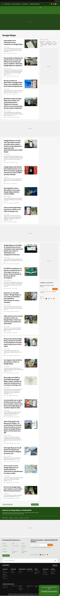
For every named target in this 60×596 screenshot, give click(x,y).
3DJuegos (12, 570)
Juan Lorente (9, 94)
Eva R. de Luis (9, 162)
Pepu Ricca (8, 53)
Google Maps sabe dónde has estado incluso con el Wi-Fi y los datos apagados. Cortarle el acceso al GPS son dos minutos (13, 170)
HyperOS (49, 44)
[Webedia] (57, 1)
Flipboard (51, 4)
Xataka (4, 570)
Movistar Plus (42, 41)
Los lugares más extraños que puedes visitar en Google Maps (13, 362)
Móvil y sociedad (7, 68)
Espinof (20, 572)
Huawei (55, 43)
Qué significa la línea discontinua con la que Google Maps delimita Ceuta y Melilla (12, 191)
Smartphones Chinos (15, 552)
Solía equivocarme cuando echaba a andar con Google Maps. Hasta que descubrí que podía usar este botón (13, 320)
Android (20, 517)
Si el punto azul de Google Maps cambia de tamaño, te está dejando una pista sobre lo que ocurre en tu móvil (13, 342)
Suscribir (55, 289)
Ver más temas (6, 555)
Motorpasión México (37, 586)
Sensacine (21, 570)
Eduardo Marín (9, 498)
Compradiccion (45, 574)
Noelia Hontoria (9, 76)
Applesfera (5, 574)
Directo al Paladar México (30, 586)
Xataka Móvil (5, 572)
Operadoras (49, 41)
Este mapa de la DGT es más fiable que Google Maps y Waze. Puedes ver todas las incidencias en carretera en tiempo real (13, 381)
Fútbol (54, 44)
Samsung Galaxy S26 (48, 43)
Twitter (57, 4)
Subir (54, 565)
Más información (39, 594)
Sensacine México (21, 586)
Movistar (16, 517)
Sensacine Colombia (21, 589)
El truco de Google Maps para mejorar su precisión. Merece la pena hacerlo (13, 489)
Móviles (41, 43)
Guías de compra (15, 545)
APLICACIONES (25, 4)
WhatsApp (5, 551)
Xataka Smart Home (5, 576)
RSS (51, 298)
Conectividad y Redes (24, 552)
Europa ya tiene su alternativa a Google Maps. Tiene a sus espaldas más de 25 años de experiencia (13, 83)
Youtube (55, 4)
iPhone (27, 517)
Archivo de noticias (8, 504)
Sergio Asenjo (9, 395)
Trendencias (45, 570)
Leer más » (10, 51)
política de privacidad (47, 547)
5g (24, 517)
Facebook (44, 298)
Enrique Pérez (9, 372)
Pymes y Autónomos (53, 573)
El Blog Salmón (53, 570)
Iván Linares (8, 288)
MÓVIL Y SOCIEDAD (16, 4)
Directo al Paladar (30, 570)
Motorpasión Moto (37, 573)
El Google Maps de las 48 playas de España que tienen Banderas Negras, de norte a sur (12, 450)
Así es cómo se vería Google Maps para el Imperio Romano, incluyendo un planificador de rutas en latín (13, 469)
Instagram (53, 4)
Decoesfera (45, 572)
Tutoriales (6, 177)
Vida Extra (12, 572)
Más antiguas (35, 504)
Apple (13, 543)
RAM (41, 46)
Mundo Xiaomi (5, 578)
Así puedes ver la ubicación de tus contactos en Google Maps (13, 42)
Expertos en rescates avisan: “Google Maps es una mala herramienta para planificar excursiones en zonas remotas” (12, 297)
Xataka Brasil (5, 587)
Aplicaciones (7, 89)
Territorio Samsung (23, 546)
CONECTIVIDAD (7, 4)
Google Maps (44, 44)
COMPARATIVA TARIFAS (35, 4)
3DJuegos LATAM (14, 585)
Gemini (54, 41)
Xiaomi (23, 543)
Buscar (55, 561)
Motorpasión (37, 570)
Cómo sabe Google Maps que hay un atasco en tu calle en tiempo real (12, 209)
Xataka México (5, 585)
